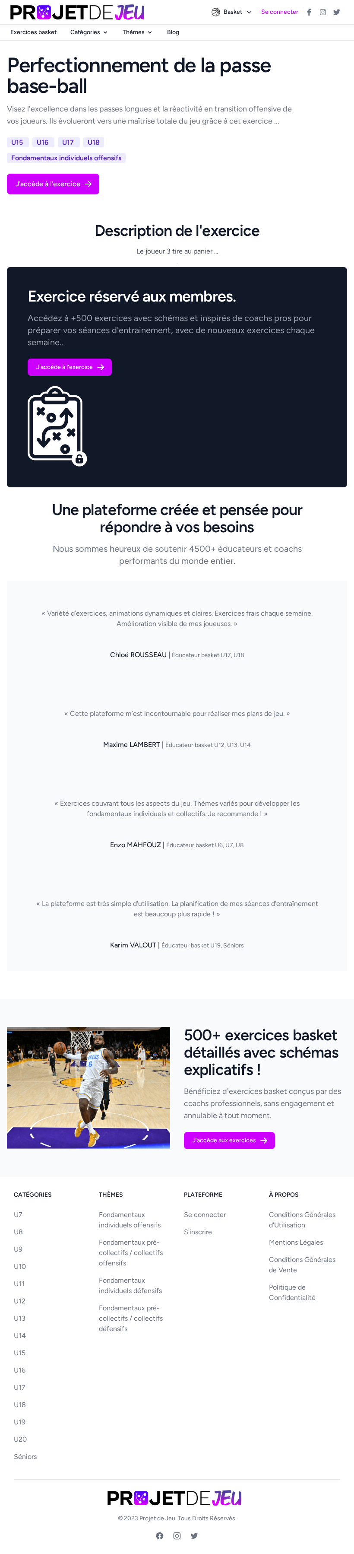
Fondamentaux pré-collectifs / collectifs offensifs (131, 1252)
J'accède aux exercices (224, 1140)
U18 (20, 1405)
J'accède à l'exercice (48, 184)
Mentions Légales (296, 1242)
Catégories (85, 32)
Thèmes (134, 32)
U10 (20, 1266)
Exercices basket (33, 32)
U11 (19, 1284)
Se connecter (279, 12)
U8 (18, 1232)
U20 (20, 1439)
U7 (18, 1215)
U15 (19, 1353)
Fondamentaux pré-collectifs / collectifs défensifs (131, 1318)
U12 (19, 1301)
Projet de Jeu (157, 1518)
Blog (173, 32)
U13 (19, 1318)
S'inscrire (198, 1232)
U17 (19, 1387)
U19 (19, 1422)
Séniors (25, 1456)
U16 (19, 1370)
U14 (20, 1336)
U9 (18, 1249)
